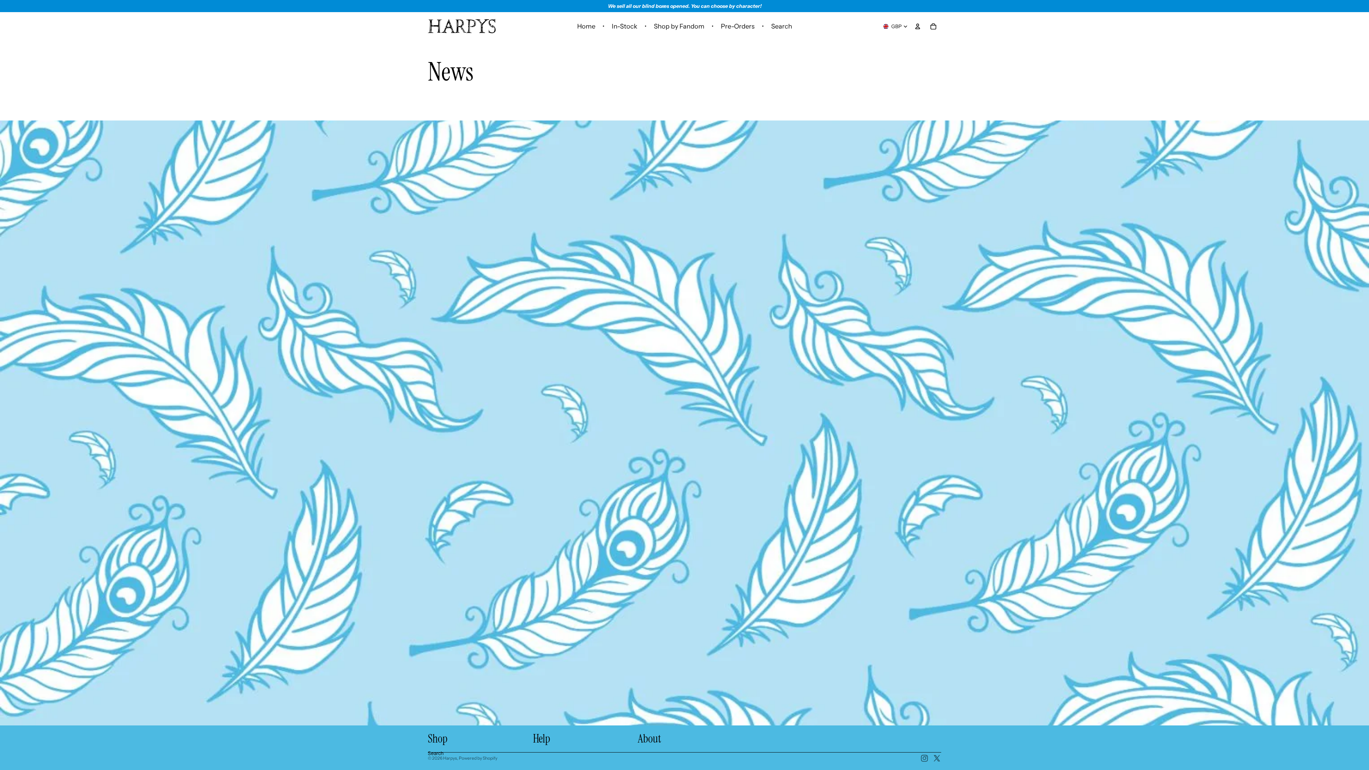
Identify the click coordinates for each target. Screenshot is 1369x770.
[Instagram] (924, 758)
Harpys (450, 758)
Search (435, 753)
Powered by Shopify (478, 758)
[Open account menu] (918, 26)
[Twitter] (937, 758)
